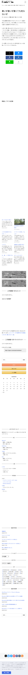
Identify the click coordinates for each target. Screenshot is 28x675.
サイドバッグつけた (6, 535)
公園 (4, 581)
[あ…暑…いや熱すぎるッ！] (8, 260)
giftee (14, 365)
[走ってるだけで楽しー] (8, 224)
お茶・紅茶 (11, 571)
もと (3, 456)
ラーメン (9, 580)
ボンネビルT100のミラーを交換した (9, 539)
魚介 (4, 585)
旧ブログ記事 (19, 17)
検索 (24, 360)
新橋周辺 (20, 581)
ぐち (21, 571)
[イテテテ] (8, 248)
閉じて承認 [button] (6, 672)
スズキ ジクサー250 (7, 482)
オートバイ (5, 575)
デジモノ (13, 576)
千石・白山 (9, 581)
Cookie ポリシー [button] (19, 669)
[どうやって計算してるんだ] (20, 237)
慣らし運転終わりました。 (7, 547)
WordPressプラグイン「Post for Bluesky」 (11, 592)
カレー (11, 575)
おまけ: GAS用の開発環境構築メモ (9, 604)
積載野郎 (4, 531)
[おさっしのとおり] (20, 260)
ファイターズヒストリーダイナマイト (18, 578)
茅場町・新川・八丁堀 (18, 583)
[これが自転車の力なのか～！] (8, 237)
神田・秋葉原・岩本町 (7, 583)
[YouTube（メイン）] (14, 656)
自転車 (12, 17)
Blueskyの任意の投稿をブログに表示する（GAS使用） (13, 600)
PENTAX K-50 (6, 570)
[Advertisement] (14, 84)
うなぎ (3, 451)
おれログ (5, 571)
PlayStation (14, 570)
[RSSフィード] (22, 656)
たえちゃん (4, 446)
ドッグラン (19, 576)
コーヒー (16, 575)
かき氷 (3, 489)
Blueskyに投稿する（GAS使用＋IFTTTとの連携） (12, 596)
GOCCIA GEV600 (7, 483)
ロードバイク (16, 580)
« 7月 (3, 392)
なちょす (4, 440)
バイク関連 (14, 372)
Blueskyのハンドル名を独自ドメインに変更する (12, 608)
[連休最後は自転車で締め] (19, 222)
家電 (15, 581)
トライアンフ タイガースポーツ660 (10, 480)
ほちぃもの (14, 368)
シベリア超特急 (6, 576)
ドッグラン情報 (6, 578)
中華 (22, 580)
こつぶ (3, 466)
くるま (3, 485)
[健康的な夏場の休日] (20, 248)
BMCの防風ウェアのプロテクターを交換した (11, 543)
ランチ (4, 580)
